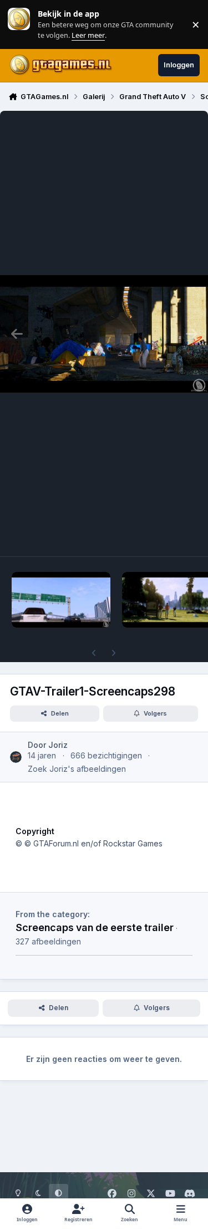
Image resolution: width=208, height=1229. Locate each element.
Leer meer (19, 24)
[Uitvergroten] (104, 333)
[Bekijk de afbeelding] (61, 600)
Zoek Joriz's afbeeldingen (77, 768)
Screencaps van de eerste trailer (95, 927)
